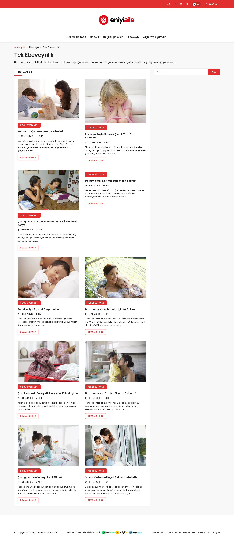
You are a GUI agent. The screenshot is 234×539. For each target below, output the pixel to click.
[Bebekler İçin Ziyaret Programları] (48, 277)
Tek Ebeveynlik (96, 127)
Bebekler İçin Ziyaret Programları (38, 309)
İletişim (216, 532)
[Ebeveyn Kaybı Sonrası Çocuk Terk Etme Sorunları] (115, 101)
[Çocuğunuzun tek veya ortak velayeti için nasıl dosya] (48, 190)
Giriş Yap (212, 4)
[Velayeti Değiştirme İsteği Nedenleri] (48, 99)
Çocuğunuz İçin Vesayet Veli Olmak (40, 477)
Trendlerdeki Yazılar (179, 532)
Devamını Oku (28, 157)
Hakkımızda (159, 532)
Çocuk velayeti (29, 125)
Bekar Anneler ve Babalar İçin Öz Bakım (110, 309)
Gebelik (94, 37)
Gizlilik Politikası (201, 532)
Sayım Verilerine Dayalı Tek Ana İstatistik (111, 477)
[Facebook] (175, 4)
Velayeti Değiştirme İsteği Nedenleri (40, 131)
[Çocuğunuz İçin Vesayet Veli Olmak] (48, 445)
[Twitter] (181, 4)
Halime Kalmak (76, 37)
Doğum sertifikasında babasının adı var (110, 180)
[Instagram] (186, 4)
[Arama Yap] (169, 4)
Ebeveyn (133, 37)
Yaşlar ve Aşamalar (155, 37)
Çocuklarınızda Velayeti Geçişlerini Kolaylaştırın (48, 393)
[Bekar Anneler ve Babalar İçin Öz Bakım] (115, 277)
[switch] (196, 4)
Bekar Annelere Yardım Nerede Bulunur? (110, 393)
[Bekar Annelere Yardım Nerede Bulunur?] (115, 361)
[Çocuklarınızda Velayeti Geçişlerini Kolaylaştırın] (48, 361)
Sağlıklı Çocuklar (113, 37)
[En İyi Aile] (117, 20)
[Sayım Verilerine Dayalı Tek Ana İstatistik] (115, 445)
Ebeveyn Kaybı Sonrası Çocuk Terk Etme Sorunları (110, 135)
